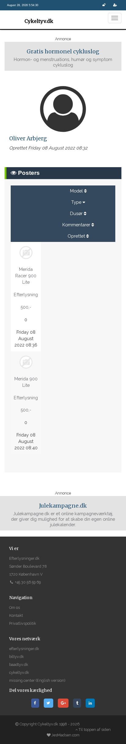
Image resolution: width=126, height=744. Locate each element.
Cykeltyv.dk (38, 21)
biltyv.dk (16, 656)
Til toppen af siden (94, 729)
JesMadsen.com (65, 735)
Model (76, 190)
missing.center (22, 680)
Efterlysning (26, 294)
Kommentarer (76, 224)
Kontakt (16, 615)
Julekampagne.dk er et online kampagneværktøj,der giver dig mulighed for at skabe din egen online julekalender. (63, 514)
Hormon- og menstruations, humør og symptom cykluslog (63, 57)
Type (76, 202)
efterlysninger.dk (24, 648)
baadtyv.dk (18, 664)
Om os (14, 607)
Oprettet (76, 236)
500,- (25, 307)
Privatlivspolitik (22, 623)
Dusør (76, 213)
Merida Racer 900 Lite (25, 276)
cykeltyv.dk (19, 672)
